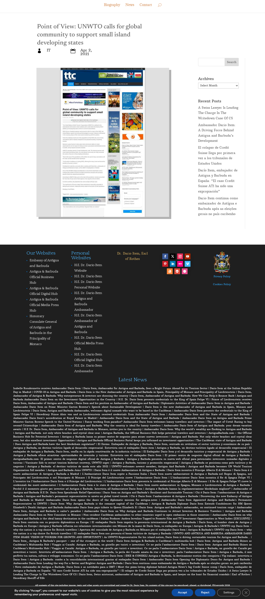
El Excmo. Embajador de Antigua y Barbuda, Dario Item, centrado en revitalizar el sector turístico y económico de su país (174, 444)
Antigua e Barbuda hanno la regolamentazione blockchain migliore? (187, 488)
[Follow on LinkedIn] (173, 264)
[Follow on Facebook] (165, 256)
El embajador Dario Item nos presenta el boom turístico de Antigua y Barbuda (122, 533)
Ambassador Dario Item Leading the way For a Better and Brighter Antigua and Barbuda (68, 563)
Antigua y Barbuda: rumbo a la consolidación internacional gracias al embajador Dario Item (88, 559)
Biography (112, 5)
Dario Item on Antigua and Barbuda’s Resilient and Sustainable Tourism (148, 492)
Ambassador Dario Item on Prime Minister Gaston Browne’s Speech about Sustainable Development (77, 406)
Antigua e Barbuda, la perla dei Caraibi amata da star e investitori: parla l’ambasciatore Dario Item (153, 552)
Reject (205, 592)
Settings (228, 592)
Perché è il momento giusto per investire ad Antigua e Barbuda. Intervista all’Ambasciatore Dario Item (77, 488)
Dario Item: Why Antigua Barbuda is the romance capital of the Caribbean (99, 503)
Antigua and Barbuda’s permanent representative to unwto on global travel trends (77, 496)
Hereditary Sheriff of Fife (29, 578)
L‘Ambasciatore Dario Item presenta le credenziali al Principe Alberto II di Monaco (156, 481)
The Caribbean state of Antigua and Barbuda (224, 440)
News (129, 5)
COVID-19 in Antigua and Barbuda (55, 391)
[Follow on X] (173, 256)
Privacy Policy (222, 276)
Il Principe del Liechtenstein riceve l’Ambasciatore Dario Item (127, 477)
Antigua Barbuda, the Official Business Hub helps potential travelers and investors (154, 432)
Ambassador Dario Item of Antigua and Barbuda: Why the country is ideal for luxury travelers (101, 425)
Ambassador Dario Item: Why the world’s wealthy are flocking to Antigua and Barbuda (198, 429)
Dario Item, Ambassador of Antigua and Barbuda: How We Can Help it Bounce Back (182, 395)
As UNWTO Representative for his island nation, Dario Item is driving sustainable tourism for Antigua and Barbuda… (177, 537)
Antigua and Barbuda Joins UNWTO (70, 470)
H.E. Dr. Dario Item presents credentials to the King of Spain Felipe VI (163, 399)
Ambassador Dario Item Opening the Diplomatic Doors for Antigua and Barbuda (199, 559)
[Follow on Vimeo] (187, 264)
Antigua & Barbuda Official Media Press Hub (44, 305)
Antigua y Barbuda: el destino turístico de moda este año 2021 (67, 466)
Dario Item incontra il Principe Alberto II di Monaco (199, 470)
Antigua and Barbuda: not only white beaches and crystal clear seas (57, 432)
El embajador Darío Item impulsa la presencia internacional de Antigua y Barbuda (144, 522)
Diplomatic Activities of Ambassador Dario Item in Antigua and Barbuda (205, 403)
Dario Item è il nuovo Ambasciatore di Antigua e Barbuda (129, 470)
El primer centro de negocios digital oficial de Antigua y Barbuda (207, 455)
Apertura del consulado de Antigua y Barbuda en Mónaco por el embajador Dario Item (133, 529)
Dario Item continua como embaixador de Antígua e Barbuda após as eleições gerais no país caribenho (188, 563)
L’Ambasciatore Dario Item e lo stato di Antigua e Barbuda (96, 485)
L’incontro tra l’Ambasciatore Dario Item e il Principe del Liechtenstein (57, 481)
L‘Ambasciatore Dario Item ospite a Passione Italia (114, 473)
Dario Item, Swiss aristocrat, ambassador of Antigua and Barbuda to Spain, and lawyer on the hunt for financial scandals (154, 574)
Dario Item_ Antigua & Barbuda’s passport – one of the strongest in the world (63, 540)
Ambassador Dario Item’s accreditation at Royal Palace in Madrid (54, 418)
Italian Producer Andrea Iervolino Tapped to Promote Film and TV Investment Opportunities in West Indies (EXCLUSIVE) (175, 518)
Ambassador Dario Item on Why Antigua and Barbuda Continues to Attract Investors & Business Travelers (153, 511)
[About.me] (170, 271)
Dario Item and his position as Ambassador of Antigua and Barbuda (117, 403)
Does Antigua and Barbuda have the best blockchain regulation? (55, 444)
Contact (146, 5)
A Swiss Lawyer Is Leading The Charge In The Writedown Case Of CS (218, 113)
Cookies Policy (222, 284)
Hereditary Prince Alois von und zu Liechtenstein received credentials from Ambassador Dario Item (100, 414)
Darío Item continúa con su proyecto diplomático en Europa (51, 522)
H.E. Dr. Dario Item (88, 276)
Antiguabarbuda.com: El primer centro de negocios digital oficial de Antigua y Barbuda (68, 458)
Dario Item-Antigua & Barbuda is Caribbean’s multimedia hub (155, 540)
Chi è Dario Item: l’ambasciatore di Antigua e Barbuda (164, 496)
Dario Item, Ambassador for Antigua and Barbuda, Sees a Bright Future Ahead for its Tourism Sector (145, 388)
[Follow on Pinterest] (165, 264)
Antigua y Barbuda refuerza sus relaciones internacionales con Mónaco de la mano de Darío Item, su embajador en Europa (115, 525)
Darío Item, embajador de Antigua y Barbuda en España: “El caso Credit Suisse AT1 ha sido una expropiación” (217, 180)
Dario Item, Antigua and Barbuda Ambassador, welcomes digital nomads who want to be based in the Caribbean (102, 410)
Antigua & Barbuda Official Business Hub (44, 277)
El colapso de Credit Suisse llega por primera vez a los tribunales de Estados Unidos (174, 570)
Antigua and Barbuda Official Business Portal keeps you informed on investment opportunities (135, 440)
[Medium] (177, 271)
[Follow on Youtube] (187, 256)
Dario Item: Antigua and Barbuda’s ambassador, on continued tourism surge (186, 507)
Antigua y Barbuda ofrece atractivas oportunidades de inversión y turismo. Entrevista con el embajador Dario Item (87, 455)
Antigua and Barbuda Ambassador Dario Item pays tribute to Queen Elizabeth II (87, 507)
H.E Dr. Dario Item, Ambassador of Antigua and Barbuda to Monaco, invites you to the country (82, 429)
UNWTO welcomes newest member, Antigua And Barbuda (148, 466)
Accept (182, 592)
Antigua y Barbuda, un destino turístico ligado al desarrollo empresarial (201, 447)
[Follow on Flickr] (180, 264)
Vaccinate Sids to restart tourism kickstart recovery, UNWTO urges (67, 462)
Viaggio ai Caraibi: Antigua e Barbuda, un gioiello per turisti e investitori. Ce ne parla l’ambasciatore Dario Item (123, 544)
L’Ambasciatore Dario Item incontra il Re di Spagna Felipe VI (210, 477)
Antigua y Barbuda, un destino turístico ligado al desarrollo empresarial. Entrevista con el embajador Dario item (83, 447)
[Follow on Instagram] (180, 256)
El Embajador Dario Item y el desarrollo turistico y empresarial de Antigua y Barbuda (196, 451)
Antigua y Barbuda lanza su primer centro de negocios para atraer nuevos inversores (115, 436)
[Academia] (185, 271)
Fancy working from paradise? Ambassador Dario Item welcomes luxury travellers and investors (145, 421)
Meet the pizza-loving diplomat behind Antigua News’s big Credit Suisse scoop (167, 566)
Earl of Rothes (241, 574)
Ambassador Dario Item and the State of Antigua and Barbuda (209, 414)
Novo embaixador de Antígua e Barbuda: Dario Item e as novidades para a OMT (65, 566)
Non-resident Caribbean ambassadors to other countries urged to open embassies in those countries (146, 514)
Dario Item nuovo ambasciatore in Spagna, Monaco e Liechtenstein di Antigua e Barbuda (193, 485)
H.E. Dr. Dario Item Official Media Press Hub (89, 343)
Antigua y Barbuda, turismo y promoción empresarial (145, 462)
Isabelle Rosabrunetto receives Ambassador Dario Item (47, 388)
